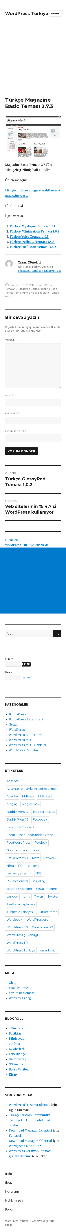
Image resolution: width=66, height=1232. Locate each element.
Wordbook (14, 919)
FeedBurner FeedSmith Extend (30, 835)
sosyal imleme (46, 889)
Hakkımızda (14, 1200)
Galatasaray (17, 1059)
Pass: (9, 672)
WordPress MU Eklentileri (28, 745)
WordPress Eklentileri (25, 735)
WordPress (17, 729)
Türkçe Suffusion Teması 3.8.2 (33, 247)
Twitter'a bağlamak (21, 904)
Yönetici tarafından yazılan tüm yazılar (41, 270)
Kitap (13, 1074)
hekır (35, 850)
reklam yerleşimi (19, 873)
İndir (8, 1173)
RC (20, 865)
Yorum (11, 340)
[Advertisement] (33, 62)
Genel (13, 724)
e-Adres (14, 1044)
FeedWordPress (18, 842)
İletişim (10, 1182)
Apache (12, 796)
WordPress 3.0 (17, 927)
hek (24, 850)
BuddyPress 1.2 (18, 812)
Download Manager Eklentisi (30, 1130)
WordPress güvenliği (22, 935)
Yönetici (16, 284)
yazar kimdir (48, 950)
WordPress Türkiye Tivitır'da (27, 545)
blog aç (12, 804)
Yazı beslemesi (20, 988)
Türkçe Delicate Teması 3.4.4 (32, 242)
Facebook (40, 819)
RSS (39, 873)
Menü (55, 13)
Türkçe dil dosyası (20, 912)
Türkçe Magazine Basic (36, 292)
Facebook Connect (20, 827)
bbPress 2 (45, 796)
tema (17, 292)
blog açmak (30, 804)
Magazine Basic (28, 288)
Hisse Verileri (19, 1069)
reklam (32, 865)
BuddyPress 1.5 (18, 819)
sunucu (12, 896)
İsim (9, 395)
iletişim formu (17, 858)
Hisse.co (11, 540)
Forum (10, 1209)
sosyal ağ (38, 881)
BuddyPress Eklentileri (26, 719)
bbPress (28, 796)
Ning (10, 865)
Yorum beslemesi (21, 993)
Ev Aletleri (16, 1049)
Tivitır (38, 896)
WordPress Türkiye (26, 13)
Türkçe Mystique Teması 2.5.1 (32, 226)
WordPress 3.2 (42, 927)
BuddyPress (17, 714)
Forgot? (27, 677)
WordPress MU (20, 740)
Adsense (13, 781)
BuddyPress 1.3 (44, 812)
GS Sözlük (16, 1064)
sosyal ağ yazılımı (19, 889)
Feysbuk (40, 842)
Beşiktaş (15, 1033)
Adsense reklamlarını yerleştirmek (32, 788)
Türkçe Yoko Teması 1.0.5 (29, 236)
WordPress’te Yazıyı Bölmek (29, 1105)
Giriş (12, 982)
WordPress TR (17, 942)
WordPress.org (37, 919)
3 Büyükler (17, 1028)
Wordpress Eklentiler (25, 1146)
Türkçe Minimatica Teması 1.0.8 (34, 231)
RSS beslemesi (17, 881)
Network (49, 858)
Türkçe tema (47, 912)
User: (9, 659)
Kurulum (12, 1191)
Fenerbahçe (17, 1054)
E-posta (12, 413)
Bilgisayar (16, 1038)
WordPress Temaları (24, 750)
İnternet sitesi (16, 431)
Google (12, 850)
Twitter (52, 896)
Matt (35, 858)
